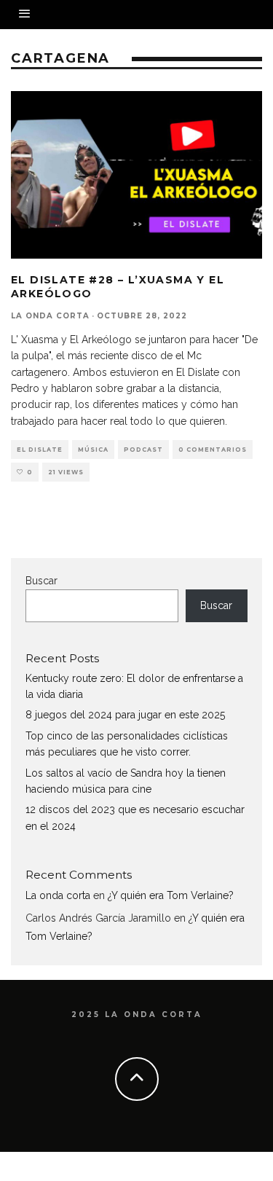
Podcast (143, 449)
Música (93, 449)
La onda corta (50, 316)
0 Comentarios (212, 449)
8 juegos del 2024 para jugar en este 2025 (125, 715)
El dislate (40, 449)
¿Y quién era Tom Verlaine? (171, 895)
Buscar (41, 580)
